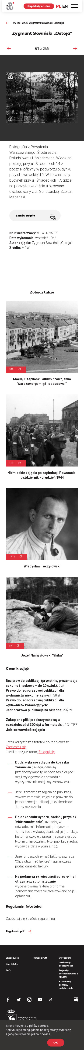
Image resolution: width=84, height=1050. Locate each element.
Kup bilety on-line (39, 6)
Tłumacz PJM (39, 957)
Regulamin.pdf (15, 931)
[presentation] (9, 48)
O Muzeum (65, 957)
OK (55, 1042)
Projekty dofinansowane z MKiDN (68, 973)
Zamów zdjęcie (25, 215)
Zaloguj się (46, 752)
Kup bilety (12, 964)
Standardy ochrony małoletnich (66, 985)
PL (58, 6)
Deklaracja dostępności (66, 964)
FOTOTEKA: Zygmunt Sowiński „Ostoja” (38, 22)
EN (65, 6)
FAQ (8, 970)
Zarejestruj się (16, 747)
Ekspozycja (12, 957)
